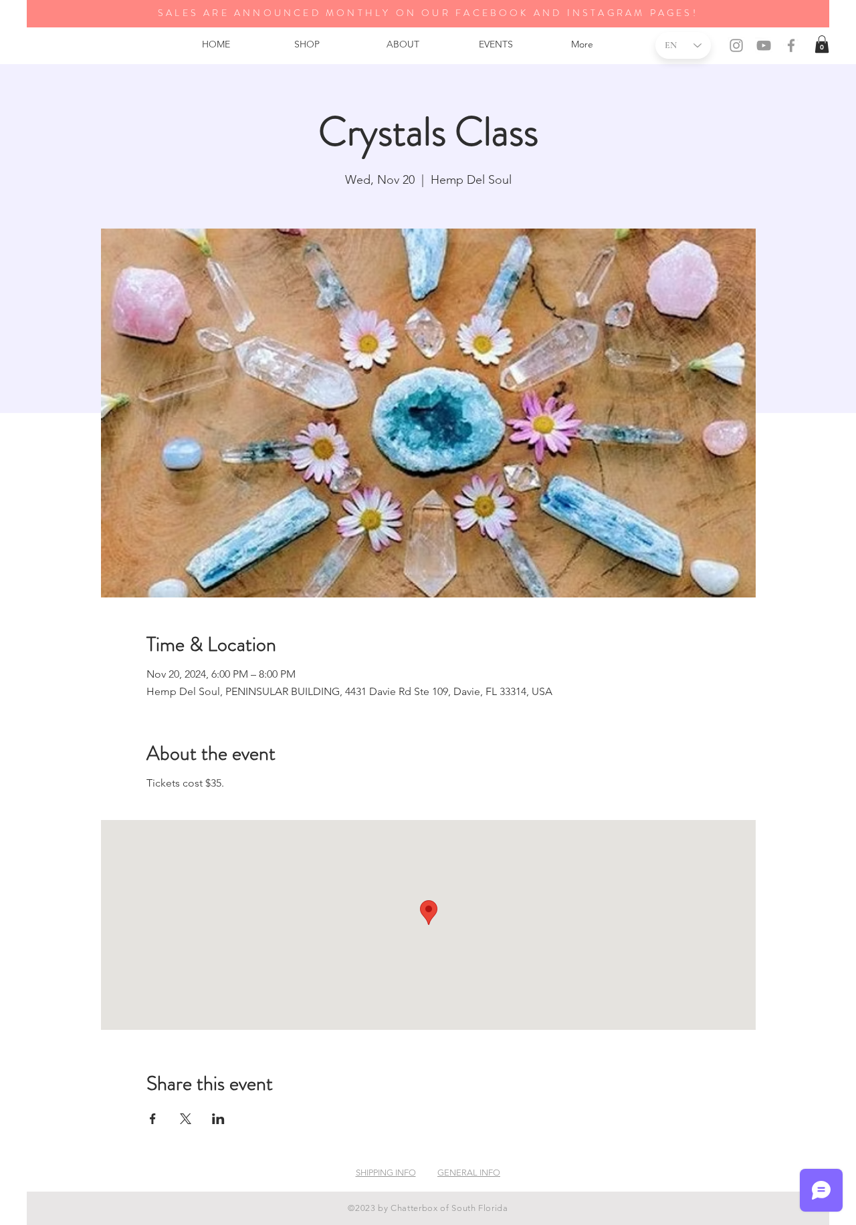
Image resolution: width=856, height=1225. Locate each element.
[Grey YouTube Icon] (763, 45)
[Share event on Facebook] (152, 1118)
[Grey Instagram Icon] (736, 45)
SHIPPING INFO (386, 1173)
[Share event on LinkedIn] (218, 1118)
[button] (822, 44)
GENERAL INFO (468, 1173)
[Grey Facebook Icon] (791, 45)
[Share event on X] (185, 1118)
